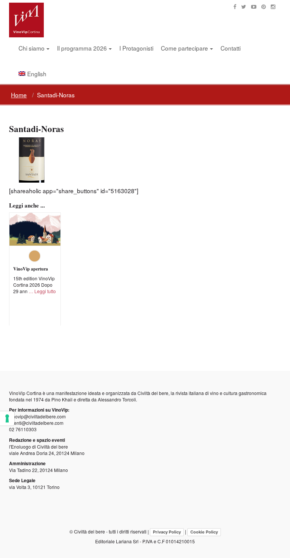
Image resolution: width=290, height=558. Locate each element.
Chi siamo (32, 48)
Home (19, 95)
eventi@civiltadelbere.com (36, 423)
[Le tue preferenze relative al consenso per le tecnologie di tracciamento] (7, 418)
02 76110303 (23, 429)
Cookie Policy (204, 532)
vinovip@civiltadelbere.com (37, 416)
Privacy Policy (167, 532)
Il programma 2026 (82, 48)
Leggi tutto (45, 291)
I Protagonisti (136, 48)
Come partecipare (184, 48)
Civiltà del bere (152, 393)
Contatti (231, 48)
